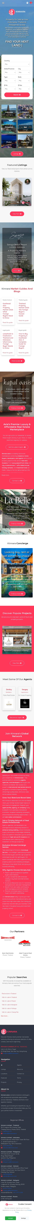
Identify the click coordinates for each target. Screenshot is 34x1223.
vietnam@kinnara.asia (10, 1176)
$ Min (6, 85)
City (19, 69)
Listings (16, 154)
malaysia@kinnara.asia (10, 1190)
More (16, 270)
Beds (19, 77)
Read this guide (8, 322)
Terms (19, 1078)
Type (5, 77)
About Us (20, 1069)
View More (16, 214)
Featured (4, 1078)
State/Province (9, 69)
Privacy (19, 1082)
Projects (3, 1082)
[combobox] (17, 64)
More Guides (16, 361)
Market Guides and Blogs (22, 290)
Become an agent (16, 717)
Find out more (16, 408)
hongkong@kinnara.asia (10, 1053)
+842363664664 (7, 1174)
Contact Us (16, 481)
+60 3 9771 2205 (18, 1192)
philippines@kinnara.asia (10, 1162)
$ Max (20, 85)
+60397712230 (6, 1188)
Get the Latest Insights (16, 447)
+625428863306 (7, 1146)
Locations (4, 1074)
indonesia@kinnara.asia (10, 1148)
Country (7, 61)
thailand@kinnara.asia (10, 1133)
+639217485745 (7, 1160)
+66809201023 (7, 1131)
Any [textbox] (6, 64)
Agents (19, 1065)
